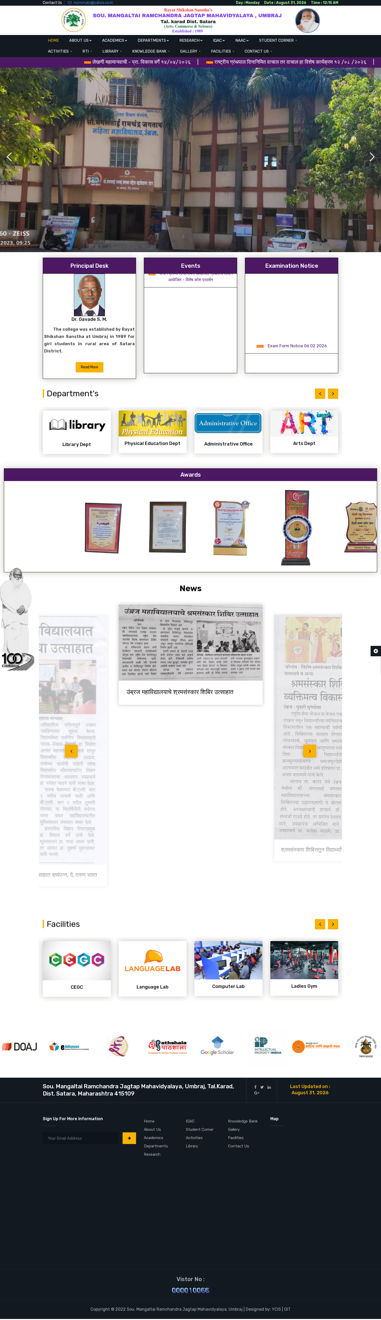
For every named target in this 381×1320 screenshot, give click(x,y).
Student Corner (277, 40)
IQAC (217, 40)
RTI (86, 51)
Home (53, 40)
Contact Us (52, 3)
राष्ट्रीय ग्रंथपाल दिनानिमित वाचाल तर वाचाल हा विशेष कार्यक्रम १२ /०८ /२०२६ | (216, 62)
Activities (59, 51)
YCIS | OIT (281, 1309)
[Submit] (129, 1138)
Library (110, 51)
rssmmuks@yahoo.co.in (93, 3)
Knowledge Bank (149, 51)
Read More (89, 367)
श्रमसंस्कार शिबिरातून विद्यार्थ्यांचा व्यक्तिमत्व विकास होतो (187, 853)
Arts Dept (228, 443)
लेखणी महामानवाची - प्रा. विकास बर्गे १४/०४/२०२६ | (71, 62)
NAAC (240, 40)
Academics (113, 40)
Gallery (189, 51)
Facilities (221, 51)
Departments (152, 40)
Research (189, 40)
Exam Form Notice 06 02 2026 (297, 280)
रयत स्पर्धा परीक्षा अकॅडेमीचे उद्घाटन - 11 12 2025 (196, 326)
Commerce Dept (304, 444)
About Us (79, 40)
